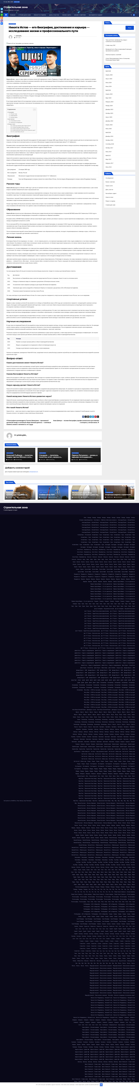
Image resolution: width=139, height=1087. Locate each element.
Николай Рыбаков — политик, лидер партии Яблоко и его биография (19, 457)
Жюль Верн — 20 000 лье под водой (92, 689)
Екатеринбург (103, 682)
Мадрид (91, 768)
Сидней (111, 928)
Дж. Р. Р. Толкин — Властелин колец (109, 630)
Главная (12, 15)
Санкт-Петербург (131, 916)
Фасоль (119, 963)
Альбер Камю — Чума (97, 534)
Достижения (11, 119)
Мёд (113, 800)
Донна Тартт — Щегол (130, 677)
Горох (79, 603)
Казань (129, 714)
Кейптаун (96, 729)
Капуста (109, 724)
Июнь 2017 (109, 151)
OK (101, 1084)
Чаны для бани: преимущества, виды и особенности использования (19, 495)
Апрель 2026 (109, 75)
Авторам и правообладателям (86, 520)
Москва (97, 827)
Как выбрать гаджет (95, 15)
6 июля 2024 (76, 497)
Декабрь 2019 (109, 136)
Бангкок (78, 561)
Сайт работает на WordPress (10, 800)
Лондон (89, 761)
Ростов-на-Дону (75, 896)
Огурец (111, 867)
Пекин (118, 877)
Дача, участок (54, 15)
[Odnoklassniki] (1, 17)
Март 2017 (108, 159)
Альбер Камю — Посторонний (84, 534)
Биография (11, 112)
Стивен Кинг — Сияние (130, 941)
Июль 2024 (109, 82)
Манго (102, 776)
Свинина (99, 923)
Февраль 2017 (109, 163)
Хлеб (127, 1022)
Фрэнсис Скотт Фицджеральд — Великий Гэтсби (101, 997)
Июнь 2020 (109, 128)
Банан (106, 559)
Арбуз (84, 559)
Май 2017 (108, 155)
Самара (110, 914)
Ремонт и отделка (40, 15)
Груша (83, 606)
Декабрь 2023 (109, 109)
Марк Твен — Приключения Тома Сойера (88, 778)
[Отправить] (1, 23)
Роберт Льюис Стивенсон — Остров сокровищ (124, 891)
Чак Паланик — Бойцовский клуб (109, 1024)
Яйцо (114, 1081)
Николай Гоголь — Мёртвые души (95, 845)
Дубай (83, 680)
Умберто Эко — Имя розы (83, 960)
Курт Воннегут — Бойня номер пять (82, 751)
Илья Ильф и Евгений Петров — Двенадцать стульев (84, 709)
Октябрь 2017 (109, 147)
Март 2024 (108, 98)
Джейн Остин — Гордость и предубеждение (125, 648)
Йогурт (112, 714)
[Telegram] (1, 9)
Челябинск (132, 1039)
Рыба (88, 901)
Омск (92, 869)
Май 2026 (108, 71)
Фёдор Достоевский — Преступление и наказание (101, 965)
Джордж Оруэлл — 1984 (129, 667)
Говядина (96, 601)
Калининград (84, 719)
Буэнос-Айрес (88, 569)
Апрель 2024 (109, 94)
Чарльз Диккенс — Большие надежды (126, 1024)
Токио (133, 950)
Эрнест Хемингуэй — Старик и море (127, 1061)
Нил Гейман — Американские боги (127, 854)
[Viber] (1, 20)
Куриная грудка (99, 744)
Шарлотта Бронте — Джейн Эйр (128, 1047)
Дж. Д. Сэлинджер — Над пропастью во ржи (104, 608)
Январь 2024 (109, 105)
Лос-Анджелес (93, 763)
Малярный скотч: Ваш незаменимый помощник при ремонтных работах (85, 495)
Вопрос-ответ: (11, 124)
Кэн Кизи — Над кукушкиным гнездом (99, 751)
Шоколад (123, 1059)
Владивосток (132, 571)
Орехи (86, 872)
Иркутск (124, 709)
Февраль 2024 (109, 101)
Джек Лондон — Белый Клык (128, 665)
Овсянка (118, 864)
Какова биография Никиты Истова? (21, 127)
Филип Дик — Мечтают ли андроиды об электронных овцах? (121, 995)
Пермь (113, 879)
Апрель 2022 (109, 124)
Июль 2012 (109, 167)
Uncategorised (12, 23)
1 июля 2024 (109, 497)
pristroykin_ (19, 35)
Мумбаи (77, 835)
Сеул (117, 926)
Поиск (107, 23)
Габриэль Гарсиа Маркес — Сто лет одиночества (124, 581)
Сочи (104, 936)
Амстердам (107, 544)
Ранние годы (14, 114)
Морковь (103, 825)
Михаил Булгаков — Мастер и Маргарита (87, 803)
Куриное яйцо (75, 749)
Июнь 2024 (109, 86)
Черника (74, 1044)
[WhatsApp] (1, 14)
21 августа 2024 (12, 497)
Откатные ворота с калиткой (113, 54)
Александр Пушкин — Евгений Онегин (126, 520)
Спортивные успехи (15, 120)
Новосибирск (77, 857)
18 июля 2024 (44, 497)
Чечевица (122, 1044)
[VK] (1, 11)
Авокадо (89, 517)
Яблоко (124, 1079)
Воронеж (83, 579)
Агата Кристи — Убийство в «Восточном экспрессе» (105, 520)
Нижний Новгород (113, 837)
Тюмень (101, 955)
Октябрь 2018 (109, 140)
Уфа (76, 963)
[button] (131, 15)
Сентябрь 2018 (110, 144)
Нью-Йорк (111, 859)
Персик (103, 884)
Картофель (101, 726)
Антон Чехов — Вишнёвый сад (84, 549)
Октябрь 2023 (109, 113)
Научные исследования (16, 122)
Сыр (98, 950)
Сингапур (81, 933)
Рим (89, 889)
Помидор (92, 886)
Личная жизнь (14, 117)
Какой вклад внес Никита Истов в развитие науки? (24, 130)
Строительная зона (16, 7)
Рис (134, 889)
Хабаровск (121, 1017)
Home (85, 517)
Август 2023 (109, 117)
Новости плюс (109, 197)
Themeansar (29, 800)
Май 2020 (108, 132)
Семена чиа (86, 926)
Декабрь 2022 (109, 121)
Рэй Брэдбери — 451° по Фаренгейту (92, 904)
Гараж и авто (66, 15)
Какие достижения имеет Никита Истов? (22, 125)
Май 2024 (108, 90)
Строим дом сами (24, 15)
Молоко (115, 822)
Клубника (96, 734)
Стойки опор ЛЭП (110, 45)
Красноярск (94, 736)
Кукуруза (117, 741)
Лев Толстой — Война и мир (115, 751)
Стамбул (108, 938)
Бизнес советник (80, 15)
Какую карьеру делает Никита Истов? (21, 128)
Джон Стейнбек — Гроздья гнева (116, 667)
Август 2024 (109, 78)
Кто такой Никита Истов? (18, 131)
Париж (73, 874)
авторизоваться (33, 471)
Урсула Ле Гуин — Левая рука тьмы (110, 960)
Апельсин (89, 556)
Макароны (82, 773)
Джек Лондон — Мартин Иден (100, 667)
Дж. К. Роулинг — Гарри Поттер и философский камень (97, 611)
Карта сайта (95, 726)
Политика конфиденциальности (82, 886)
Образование (14, 115)
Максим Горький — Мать (82, 776)
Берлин (115, 564)
